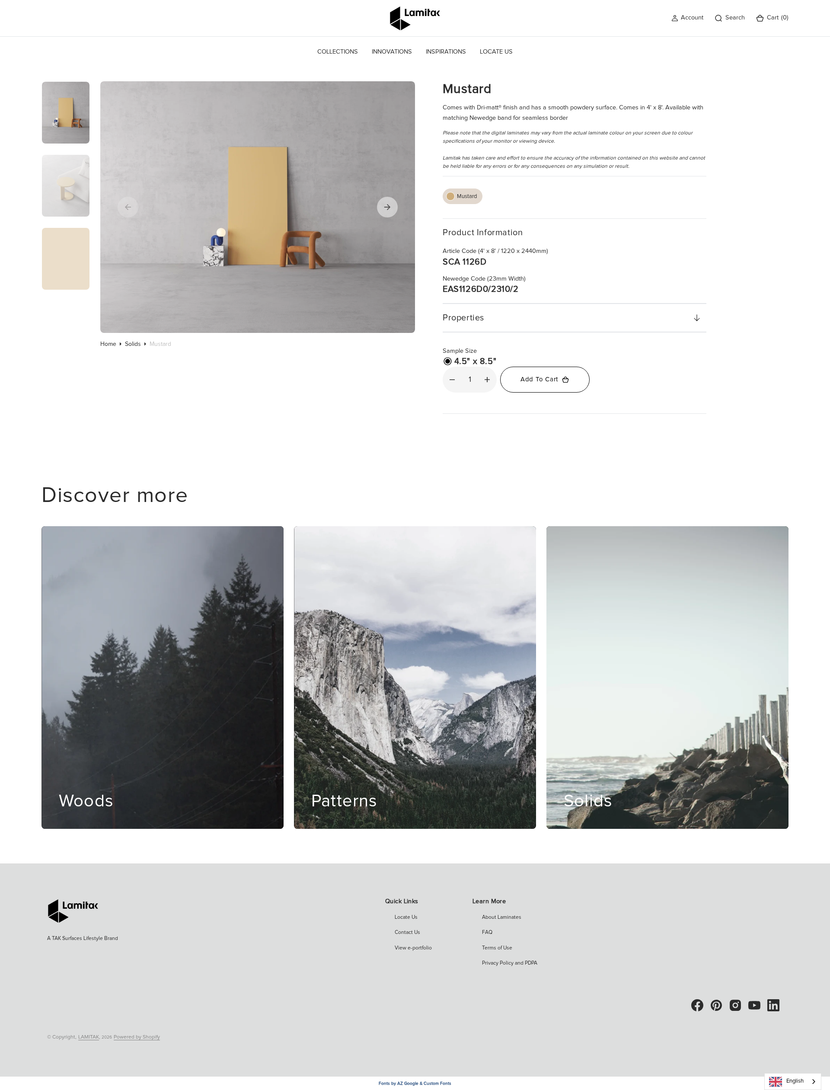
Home (108, 344)
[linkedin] (773, 1005)
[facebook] (697, 1005)
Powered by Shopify (137, 1037)
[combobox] (792, 1081)
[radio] (462, 196)
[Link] (163, 677)
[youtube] (754, 1005)
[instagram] (735, 1005)
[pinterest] (716, 1005)
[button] (687, 18)
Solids (133, 344)
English (795, 1081)
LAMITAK (88, 1037)
